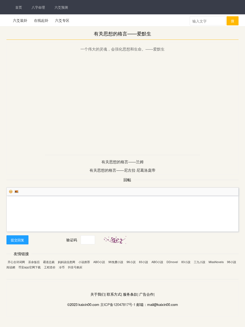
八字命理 (38, 7)
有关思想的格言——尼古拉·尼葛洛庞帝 (122, 170)
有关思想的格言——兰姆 (122, 161)
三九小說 (199, 262)
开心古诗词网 (16, 262)
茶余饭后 (34, 262)
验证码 (71, 239)
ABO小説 (99, 262)
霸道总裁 (49, 262)
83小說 (143, 262)
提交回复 (17, 239)
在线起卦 (41, 20)
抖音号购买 (75, 267)
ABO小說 (157, 262)
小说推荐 (84, 262)
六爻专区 (62, 20)
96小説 (131, 262)
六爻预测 (61, 7)
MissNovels (216, 262)
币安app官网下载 (29, 267)
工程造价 (50, 267)
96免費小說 (115, 262)
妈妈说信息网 (66, 262)
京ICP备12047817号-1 (117, 304)
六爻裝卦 (20, 20)
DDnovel (172, 262)
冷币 (62, 267)
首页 (18, 7)
